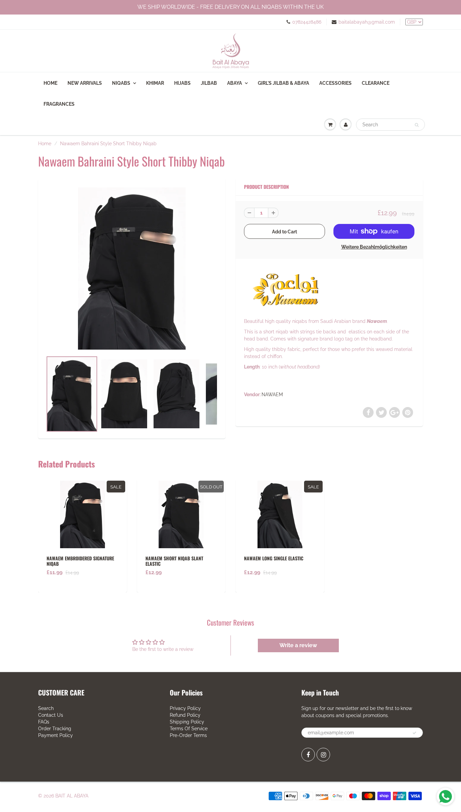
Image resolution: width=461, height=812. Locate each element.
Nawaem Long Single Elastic (273, 558)
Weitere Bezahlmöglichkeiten (374, 247)
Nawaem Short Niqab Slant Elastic (174, 561)
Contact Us (50, 715)
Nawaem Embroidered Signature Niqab (80, 561)
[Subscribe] (414, 733)
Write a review (298, 645)
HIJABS (182, 83)
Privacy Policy (185, 708)
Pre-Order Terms (188, 735)
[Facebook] (308, 754)
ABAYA (234, 83)
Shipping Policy (187, 722)
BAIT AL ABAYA (71, 795)
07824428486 (306, 22)
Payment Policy (55, 735)
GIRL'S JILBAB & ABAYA (283, 83)
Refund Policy (185, 715)
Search (46, 708)
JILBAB (209, 83)
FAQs (43, 722)
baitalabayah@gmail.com (366, 22)
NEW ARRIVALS (84, 83)
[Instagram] (323, 754)
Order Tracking (54, 728)
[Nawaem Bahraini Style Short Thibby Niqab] (132, 268)
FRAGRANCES (59, 104)
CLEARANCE (375, 83)
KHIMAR (155, 83)
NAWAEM (272, 394)
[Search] (416, 125)
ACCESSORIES (335, 83)
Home (50, 83)
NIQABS (121, 83)
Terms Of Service (189, 728)
